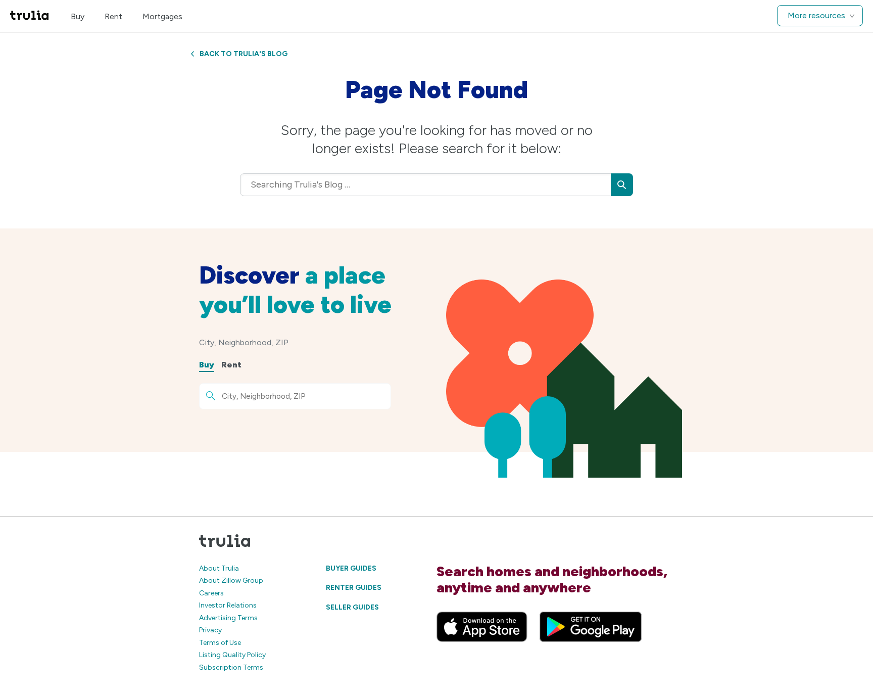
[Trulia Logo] (29, 16)
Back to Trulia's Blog (243, 54)
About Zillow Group (231, 580)
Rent (113, 16)
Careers (211, 593)
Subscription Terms (231, 667)
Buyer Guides (351, 568)
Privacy (210, 630)
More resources (816, 15)
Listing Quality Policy (232, 654)
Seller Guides (352, 607)
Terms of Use (220, 642)
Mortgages (162, 16)
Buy (77, 16)
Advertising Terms (228, 618)
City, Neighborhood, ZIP (243, 342)
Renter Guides (353, 587)
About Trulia (219, 568)
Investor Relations (228, 605)
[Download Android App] (591, 627)
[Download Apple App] (482, 627)
